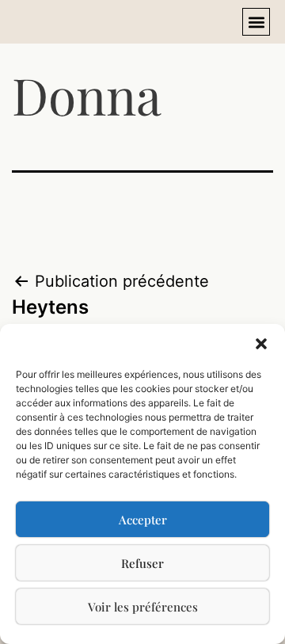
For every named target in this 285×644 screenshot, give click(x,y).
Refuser (142, 563)
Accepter (143, 520)
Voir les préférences (143, 607)
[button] (261, 344)
